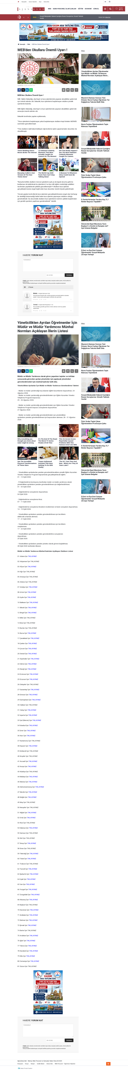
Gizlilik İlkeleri (40, 1064)
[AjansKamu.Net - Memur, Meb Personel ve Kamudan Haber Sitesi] (31, 8)
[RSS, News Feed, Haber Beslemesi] (108, 1064)
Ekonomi (88, 9)
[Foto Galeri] (109, 2)
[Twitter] (23, 90)
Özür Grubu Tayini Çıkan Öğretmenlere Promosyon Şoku (56, 17)
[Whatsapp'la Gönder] (31, 90)
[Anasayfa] (18, 1)
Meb (49, 9)
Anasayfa (22, 44)
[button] (68, 90)
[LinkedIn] (27, 90)
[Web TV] (105, 2)
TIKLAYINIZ (32, 556)
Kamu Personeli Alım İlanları (64, 9)
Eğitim (80, 9)
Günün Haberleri (33, 1)
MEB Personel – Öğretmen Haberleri (65, 1064)
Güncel (96, 9)
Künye (27, 1064)
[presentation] (24, 17)
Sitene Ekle (46, 1)
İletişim (33, 1064)
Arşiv (40, 1)
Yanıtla (36, 299)
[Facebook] (19, 90)
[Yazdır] (63, 90)
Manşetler (24, 1)
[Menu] (105, 9)
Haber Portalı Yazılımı (26, 1068)
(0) (41, 299)
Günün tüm (104, 17)
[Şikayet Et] (71, 299)
